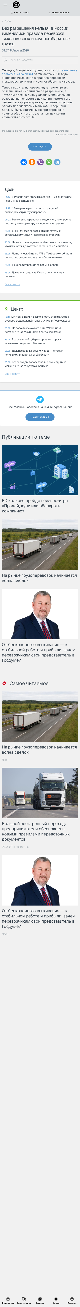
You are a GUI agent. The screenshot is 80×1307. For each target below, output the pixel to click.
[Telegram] (57, 162)
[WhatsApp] (49, 162)
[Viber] (40, 162)
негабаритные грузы (37, 130)
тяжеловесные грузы (13, 130)
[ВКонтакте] (23, 162)
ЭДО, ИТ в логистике (15, 846)
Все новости (12, 284)
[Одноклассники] (32, 162)
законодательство (60, 130)
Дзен (5, 759)
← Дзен (6, 21)
